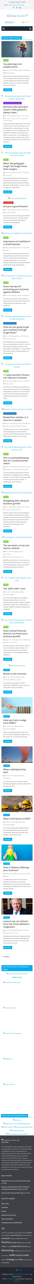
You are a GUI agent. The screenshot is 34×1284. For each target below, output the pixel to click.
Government (13, 933)
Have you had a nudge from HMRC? (14, 721)
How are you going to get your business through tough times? (16, 329)
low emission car (17, 557)
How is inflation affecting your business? (16, 869)
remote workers (5, 1255)
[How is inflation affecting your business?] (17, 852)
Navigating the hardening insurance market (16, 6)
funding (13, 1242)
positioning (12, 212)
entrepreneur (8, 338)
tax (14, 73)
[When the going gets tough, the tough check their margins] (17, 154)
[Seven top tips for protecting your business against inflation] (17, 277)
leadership (16, 1246)
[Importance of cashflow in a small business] (17, 233)
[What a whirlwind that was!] (17, 754)
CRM (20, 1235)
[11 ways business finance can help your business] (17, 365)
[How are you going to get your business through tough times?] (17, 317)
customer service (26, 1235)
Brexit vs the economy (14, 673)
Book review (5, 1203)
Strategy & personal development (12, 103)
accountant (7, 118)
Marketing (7, 1250)
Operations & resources (10, 323)
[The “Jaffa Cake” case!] (17, 579)
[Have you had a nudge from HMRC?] (17, 705)
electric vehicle (8, 557)
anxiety (16, 1232)
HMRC (6, 73)
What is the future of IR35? (17, 818)
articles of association (10, 426)
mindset (16, 1251)
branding (7, 212)
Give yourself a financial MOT (10, 1193)
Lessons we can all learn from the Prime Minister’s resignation (16, 924)
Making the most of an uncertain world (13, 1181)
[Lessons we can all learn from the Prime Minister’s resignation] (17, 906)
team (24, 1260)
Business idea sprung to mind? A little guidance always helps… (15, 109)
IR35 (14, 825)
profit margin (8, 175)
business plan (14, 118)
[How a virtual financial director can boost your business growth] (17, 621)
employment (19, 1238)
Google (25, 1242)
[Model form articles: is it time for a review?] (17, 409)
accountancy (8, 469)
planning (10, 73)
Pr (23, 1251)
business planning (22, 118)
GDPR (18, 1242)
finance (11, 384)
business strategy (7, 120)
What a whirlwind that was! (14, 771)
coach (3, 1235)
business (7, 384)
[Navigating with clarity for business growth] (17, 492)
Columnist (6, 670)
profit (29, 1250)
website (7, 1262)
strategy (10, 1259)
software (3, 1260)
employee (7, 933)
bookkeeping (21, 469)
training (28, 1260)
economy (18, 679)
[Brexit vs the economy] (17, 665)
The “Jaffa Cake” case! (14, 588)
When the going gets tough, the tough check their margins (15, 166)
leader (9, 1246)
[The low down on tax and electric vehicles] (17, 537)
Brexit (14, 679)
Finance (6, 60)
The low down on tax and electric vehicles (16, 547)
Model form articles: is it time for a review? (15, 418)
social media (22, 1255)
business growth (15, 509)
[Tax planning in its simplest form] (17, 49)
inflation (7, 876)
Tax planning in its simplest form (12, 65)
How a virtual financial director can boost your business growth (15, 633)
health (29, 1242)
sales (12, 1255)
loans (29, 1246)
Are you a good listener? (15, 206)
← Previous (5, 957)
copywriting (14, 1235)
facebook (25, 1238)
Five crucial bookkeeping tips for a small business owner (16, 460)
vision (3, 1262)
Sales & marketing (8, 202)
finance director (13, 642)
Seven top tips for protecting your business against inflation (16, 289)
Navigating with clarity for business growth (16, 502)
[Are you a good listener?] (17, 198)
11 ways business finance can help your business (16, 376)
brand (19, 1233)
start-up (14, 338)
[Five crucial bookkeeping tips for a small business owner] (17, 448)
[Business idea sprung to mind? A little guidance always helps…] (17, 97)
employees (13, 1238)
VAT (14, 594)
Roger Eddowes (19, 70)
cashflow (7, 250)
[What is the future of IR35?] (17, 804)
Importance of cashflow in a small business (16, 243)
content (7, 1235)
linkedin (24, 1246)
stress (17, 1260)
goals (22, 1242)
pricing (26, 1250)
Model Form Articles (21, 426)
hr (17, 933)
